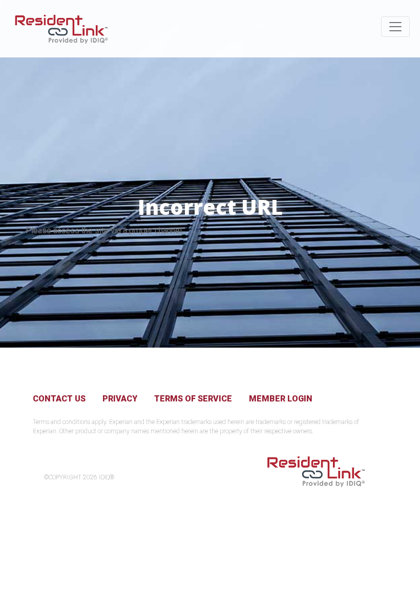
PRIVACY (119, 399)
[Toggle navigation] (395, 26)
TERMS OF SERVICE (193, 399)
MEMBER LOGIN (280, 399)
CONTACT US (59, 399)
